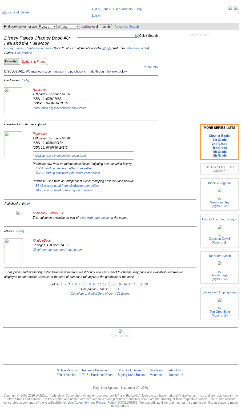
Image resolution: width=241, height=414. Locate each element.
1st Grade (220, 140)
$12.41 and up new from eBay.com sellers (64, 168)
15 (119, 284)
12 (104, 284)
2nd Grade (219, 144)
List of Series (101, 9)
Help (139, 9)
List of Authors (123, 9)
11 (99, 284)
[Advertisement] (199, 75)
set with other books (96, 217)
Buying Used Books (131, 375)
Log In (96, 15)
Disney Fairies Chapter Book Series (28, 48)
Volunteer (156, 375)
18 (135, 284)
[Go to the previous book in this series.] (104, 48)
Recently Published (95, 370)
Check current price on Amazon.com (58, 250)
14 (114, 284)
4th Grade (220, 152)
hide (25, 80)
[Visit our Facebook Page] (236, 9)
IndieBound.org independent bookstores (60, 108)
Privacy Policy (106, 402)
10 (94, 284)
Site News (157, 370)
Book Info (11, 61)
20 (145, 284)
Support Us (176, 375)
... (150, 284)
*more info (151, 67)
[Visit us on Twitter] (230, 9)
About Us (175, 370)
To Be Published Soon (97, 375)
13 (109, 284)
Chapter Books (219, 136)
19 (140, 284)
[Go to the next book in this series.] (109, 48)
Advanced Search (127, 26)
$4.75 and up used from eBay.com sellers (64, 190)
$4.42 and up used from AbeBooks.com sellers (68, 185)
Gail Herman (23, 53)
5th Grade (220, 155)
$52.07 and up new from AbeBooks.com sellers (68, 173)
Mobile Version (67, 370)
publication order (137, 48)
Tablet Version (66, 375)
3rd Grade (220, 148)
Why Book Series (129, 370)
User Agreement (78, 402)
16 (125, 284)
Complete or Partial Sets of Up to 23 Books (100, 293)
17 (130, 284)
